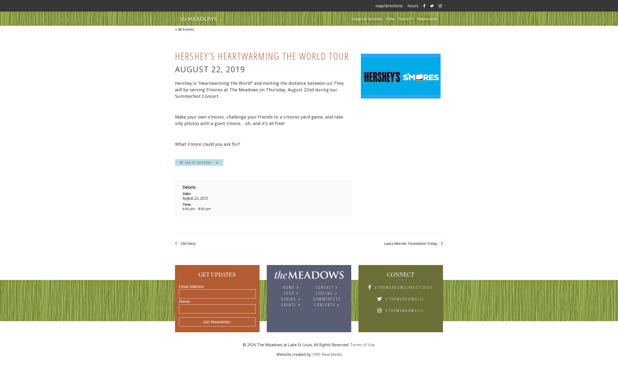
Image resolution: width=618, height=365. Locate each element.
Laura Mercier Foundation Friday (411, 243)
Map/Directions (389, 5)
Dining (288, 299)
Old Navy (188, 243)
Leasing (324, 293)
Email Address (191, 286)
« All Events (184, 29)
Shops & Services (366, 18)
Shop (289, 293)
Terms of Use (362, 344)
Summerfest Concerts (327, 301)
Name (184, 301)
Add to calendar (198, 162)
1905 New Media (327, 354)
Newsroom (427, 18)
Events (404, 18)
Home (289, 287)
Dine (390, 18)
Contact (325, 287)
